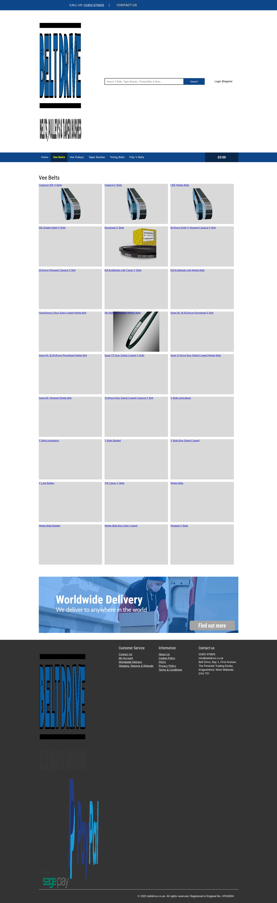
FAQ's (162, 662)
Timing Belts (117, 157)
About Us (164, 654)
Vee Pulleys (77, 157)
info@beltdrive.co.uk (211, 658)
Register (227, 81)
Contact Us (125, 654)
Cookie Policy (167, 658)
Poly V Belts (136, 157)
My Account (126, 658)
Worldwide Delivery (130, 662)
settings (167, 899)
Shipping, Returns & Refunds (136, 665)
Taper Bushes (97, 157)
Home (44, 157)
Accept (190, 898)
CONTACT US (127, 5)
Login (218, 81)
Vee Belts (59, 157)
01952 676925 (94, 5)
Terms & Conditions (170, 669)
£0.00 (222, 157)
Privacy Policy (167, 665)
